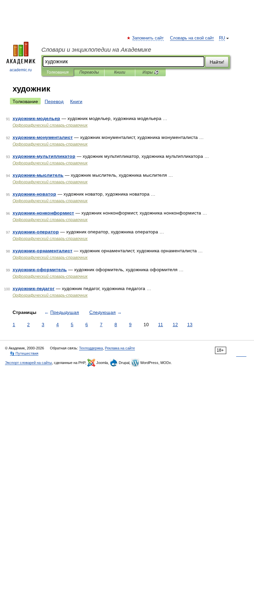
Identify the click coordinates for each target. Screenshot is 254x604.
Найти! (217, 62)
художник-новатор (34, 194)
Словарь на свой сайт (192, 38)
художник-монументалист (43, 137)
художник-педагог (34, 288)
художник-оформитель (40, 269)
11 (160, 324)
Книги (119, 72)
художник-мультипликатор (44, 156)
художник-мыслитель (38, 175)
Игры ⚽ (151, 72)
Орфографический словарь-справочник (50, 125)
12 (175, 324)
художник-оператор (36, 231)
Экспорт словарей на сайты (28, 363)
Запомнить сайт (148, 38)
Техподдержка (91, 348)
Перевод (54, 101)
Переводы (89, 72)
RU (222, 38)
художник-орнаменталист (42, 250)
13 (189, 324)
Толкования (57, 72)
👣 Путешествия (24, 353)
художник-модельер (36, 118)
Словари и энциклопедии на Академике (96, 49)
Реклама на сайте (120, 348)
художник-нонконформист (43, 212)
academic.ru (21, 70)
